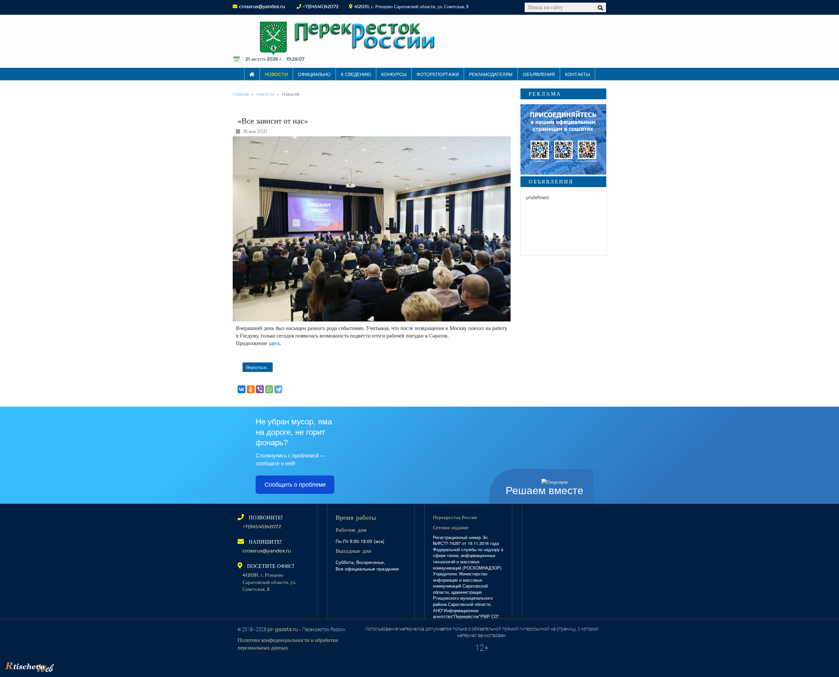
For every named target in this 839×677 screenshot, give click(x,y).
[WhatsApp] (269, 389)
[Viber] (260, 389)
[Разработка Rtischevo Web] (62, 665)
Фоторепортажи (438, 74)
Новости (276, 74)
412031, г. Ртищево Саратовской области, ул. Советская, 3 (269, 582)
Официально (314, 74)
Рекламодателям (491, 74)
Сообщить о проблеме (295, 484)
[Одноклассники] (251, 389)
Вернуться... (257, 367)
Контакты (577, 74)
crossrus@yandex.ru (262, 6)
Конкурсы (393, 74)
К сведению (356, 74)
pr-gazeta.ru (282, 629)
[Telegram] (278, 389)
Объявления (539, 74)
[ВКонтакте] (241, 389)
